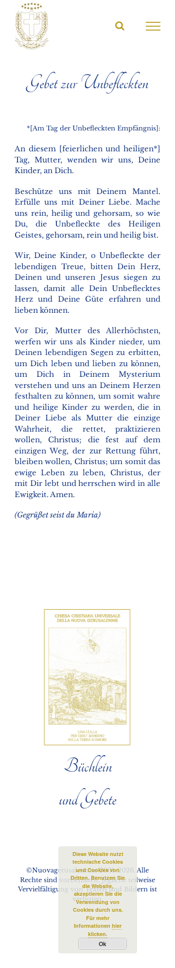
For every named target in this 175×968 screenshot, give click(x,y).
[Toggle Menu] (153, 26)
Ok (102, 943)
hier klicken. (105, 929)
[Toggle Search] (119, 26)
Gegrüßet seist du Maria (57, 514)
